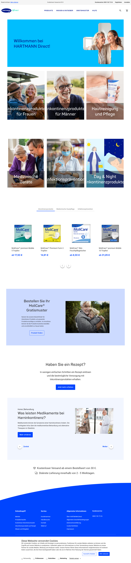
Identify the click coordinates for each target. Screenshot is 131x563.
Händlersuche (45, 519)
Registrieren (118, 2)
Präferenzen (39, 558)
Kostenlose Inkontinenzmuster (25, 523)
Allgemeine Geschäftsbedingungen (78, 519)
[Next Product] (69, 266)
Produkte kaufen (20, 519)
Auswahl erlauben (89, 554)
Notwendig (27, 558)
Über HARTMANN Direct (74, 516)
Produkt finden (37, 333)
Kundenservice (45, 516)
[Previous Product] (62, 266)
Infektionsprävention (85, 209)
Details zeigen (74, 558)
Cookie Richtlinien (72, 526)
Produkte (48, 11)
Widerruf (43, 526)
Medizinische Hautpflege (65, 209)
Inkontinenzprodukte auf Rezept (25, 526)
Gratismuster (82, 11)
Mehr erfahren (14, 2)
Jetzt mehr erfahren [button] (65, 387)
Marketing (63, 558)
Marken (17, 516)
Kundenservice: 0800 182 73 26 (104, 2)
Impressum (70, 529)
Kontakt (43, 523)
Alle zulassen (104, 554)
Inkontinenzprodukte (45, 209)
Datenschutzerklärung (74, 523)
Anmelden (127, 2)
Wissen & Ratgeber (64, 11)
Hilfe (94, 11)
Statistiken (51, 558)
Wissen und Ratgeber (22, 529)
